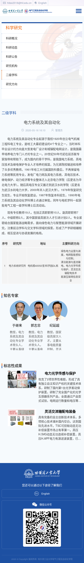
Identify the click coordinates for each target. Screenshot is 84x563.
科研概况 (11, 38)
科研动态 (11, 47)
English (42, 2)
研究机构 (11, 66)
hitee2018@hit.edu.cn (19, 2)
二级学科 (11, 75)
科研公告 (11, 56)
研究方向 (11, 84)
